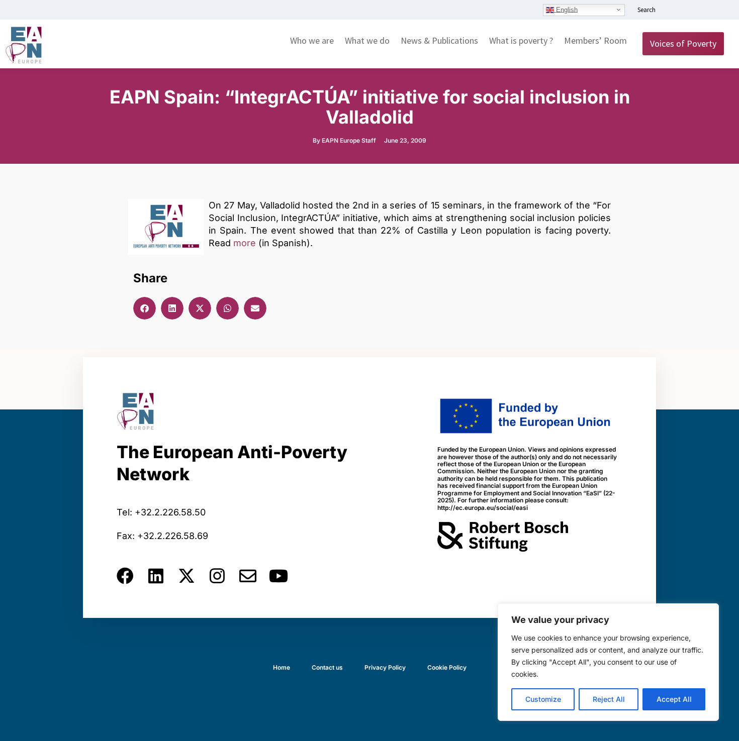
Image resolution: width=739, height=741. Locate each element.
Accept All (674, 699)
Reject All (609, 699)
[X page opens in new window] (702, 10)
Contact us (327, 667)
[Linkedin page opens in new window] (672, 10)
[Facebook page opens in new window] (687, 10)
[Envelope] (247, 575)
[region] (608, 662)
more (244, 243)
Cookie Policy (447, 667)
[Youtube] (278, 575)
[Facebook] (125, 575)
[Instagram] (217, 575)
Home (281, 667)
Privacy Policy (385, 667)
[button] (144, 308)
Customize (543, 699)
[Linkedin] (155, 575)
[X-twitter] (186, 575)
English (566, 9)
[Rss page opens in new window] (717, 10)
